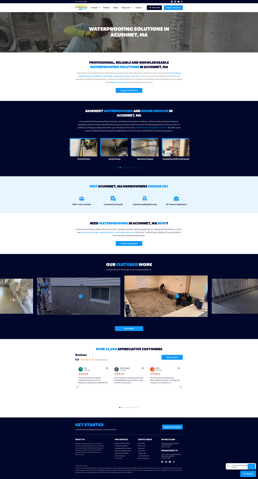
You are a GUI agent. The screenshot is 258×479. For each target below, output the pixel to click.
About (115, 8)
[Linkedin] (175, 2)
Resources (126, 8)
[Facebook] (172, 2)
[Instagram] (182, 2)
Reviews (106, 8)
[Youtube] (178, 2)
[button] (69, 149)
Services (94, 8)
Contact (139, 8)
